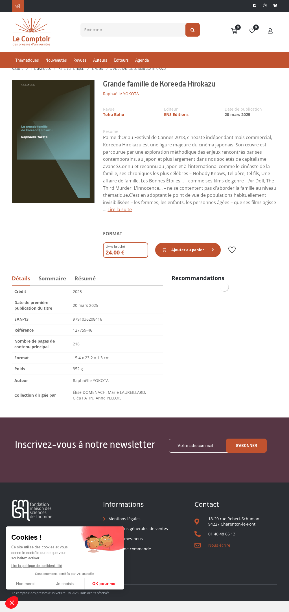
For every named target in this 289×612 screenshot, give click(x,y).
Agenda (142, 60)
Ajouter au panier (187, 249)
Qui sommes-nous (125, 538)
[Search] (192, 30)
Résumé (85, 278)
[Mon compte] (270, 31)
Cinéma (97, 69)
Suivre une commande (129, 548)
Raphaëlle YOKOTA (121, 93)
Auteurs (100, 60)
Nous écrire (219, 545)
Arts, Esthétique (71, 69)
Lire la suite (120, 209)
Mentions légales (124, 518)
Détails (21, 278)
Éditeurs (121, 60)
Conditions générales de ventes (138, 528)
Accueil (17, 69)
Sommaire (52, 278)
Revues (79, 60)
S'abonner (246, 445)
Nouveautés (56, 60)
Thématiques (27, 60)
